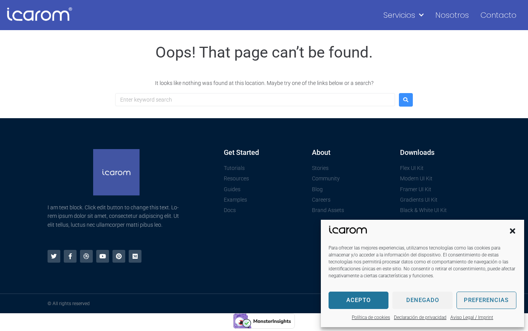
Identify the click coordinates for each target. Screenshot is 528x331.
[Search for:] (255, 99)
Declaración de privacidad (420, 317)
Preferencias (486, 300)
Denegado (422, 300)
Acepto (358, 300)
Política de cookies (371, 317)
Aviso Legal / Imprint (471, 317)
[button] (512, 231)
